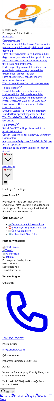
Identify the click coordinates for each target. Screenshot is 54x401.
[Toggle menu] (5, 182)
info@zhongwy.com (13, 349)
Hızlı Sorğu (8, 166)
